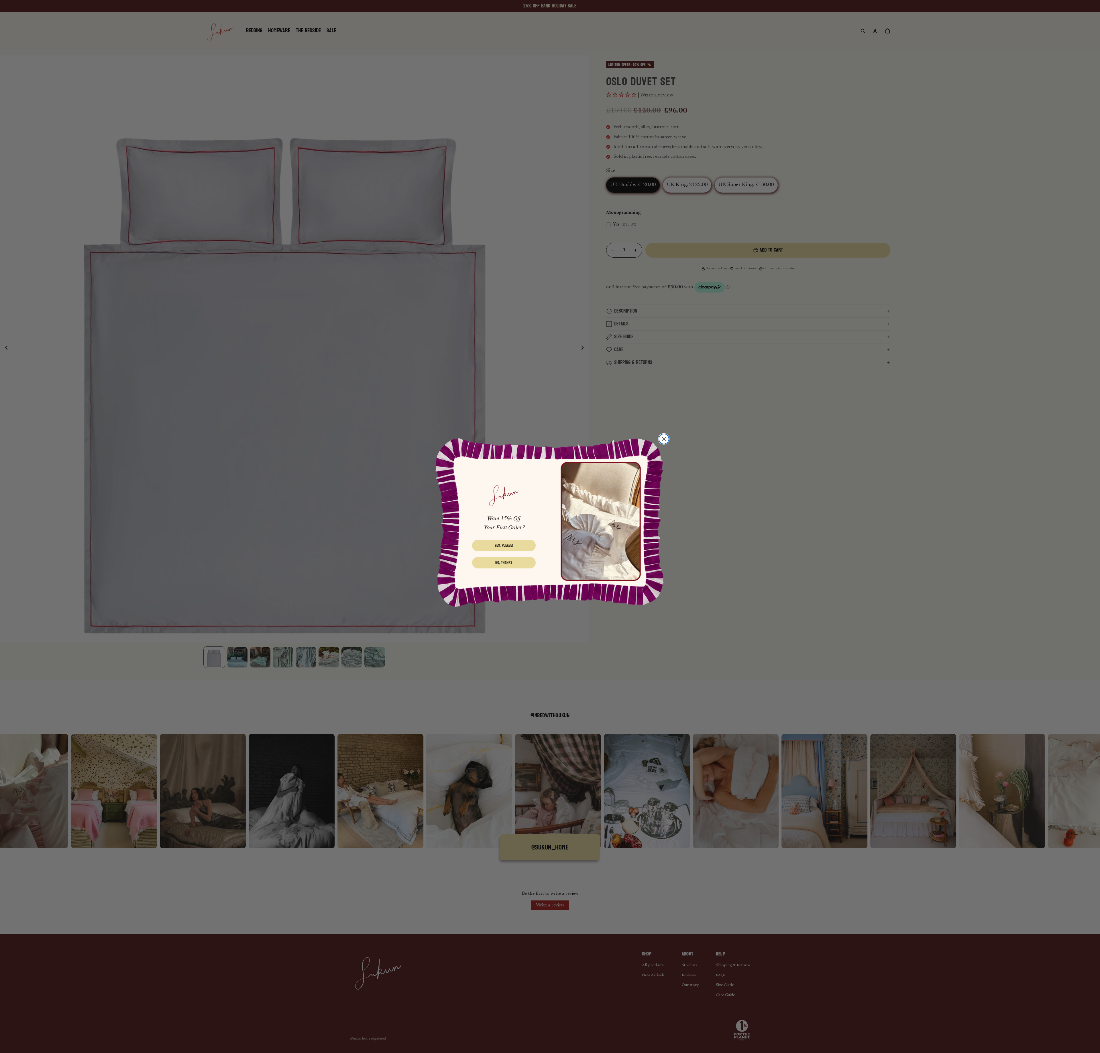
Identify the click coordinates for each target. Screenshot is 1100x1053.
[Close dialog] (664, 439)
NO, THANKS (503, 562)
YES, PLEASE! (504, 545)
